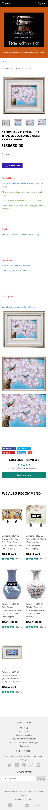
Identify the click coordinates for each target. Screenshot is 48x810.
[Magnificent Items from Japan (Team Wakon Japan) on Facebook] (17, 765)
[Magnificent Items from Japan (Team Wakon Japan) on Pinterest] (24, 765)
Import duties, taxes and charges (24, 742)
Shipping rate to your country (24, 738)
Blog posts (24, 745)
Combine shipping (24, 735)
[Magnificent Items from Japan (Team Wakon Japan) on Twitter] (10, 765)
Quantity (5, 154)
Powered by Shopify (23, 799)
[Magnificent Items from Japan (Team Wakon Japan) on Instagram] (38, 765)
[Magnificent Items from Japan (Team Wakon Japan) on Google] (31, 765)
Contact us (24, 731)
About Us (24, 727)
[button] (8, 558)
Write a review (24, 474)
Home (4, 61)
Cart (44, 3)
